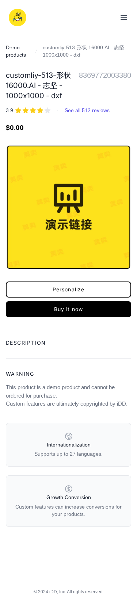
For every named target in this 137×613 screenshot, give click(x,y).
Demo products (16, 51)
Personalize (68, 289)
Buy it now (68, 309)
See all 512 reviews (87, 110)
